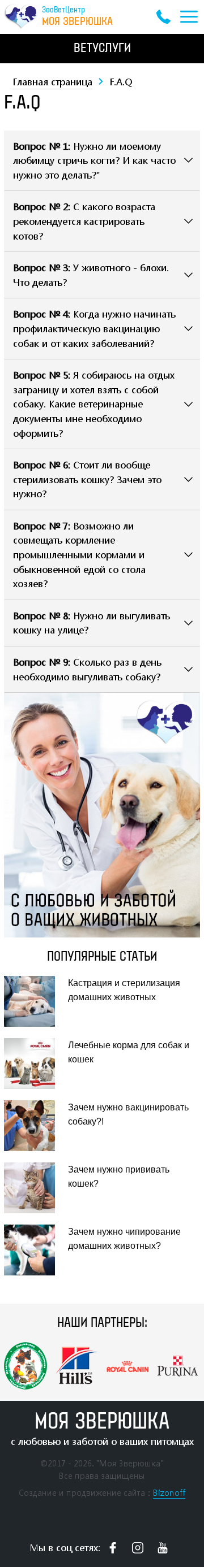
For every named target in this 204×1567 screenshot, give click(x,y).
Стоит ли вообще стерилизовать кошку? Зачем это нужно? (87, 479)
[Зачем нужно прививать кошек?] (34, 1187)
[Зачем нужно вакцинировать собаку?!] (34, 1125)
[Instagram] (137, 1548)
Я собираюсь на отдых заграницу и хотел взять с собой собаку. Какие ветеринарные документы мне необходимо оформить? (94, 404)
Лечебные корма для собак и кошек (128, 1052)
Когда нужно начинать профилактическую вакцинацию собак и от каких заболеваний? (94, 328)
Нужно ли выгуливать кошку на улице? (91, 623)
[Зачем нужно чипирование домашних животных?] (34, 1250)
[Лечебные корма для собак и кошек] (34, 1063)
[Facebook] (112, 1548)
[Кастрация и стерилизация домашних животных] (34, 1001)
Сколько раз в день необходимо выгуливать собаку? (87, 669)
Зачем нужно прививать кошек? (118, 1177)
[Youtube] (162, 1548)
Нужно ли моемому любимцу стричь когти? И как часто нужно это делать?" (94, 160)
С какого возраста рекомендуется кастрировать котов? (84, 221)
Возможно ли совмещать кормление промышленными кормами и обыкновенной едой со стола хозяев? (79, 554)
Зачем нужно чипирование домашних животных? (124, 1239)
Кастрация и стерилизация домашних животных (124, 990)
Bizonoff (169, 1492)
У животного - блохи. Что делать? (91, 275)
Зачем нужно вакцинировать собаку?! (128, 1114)
